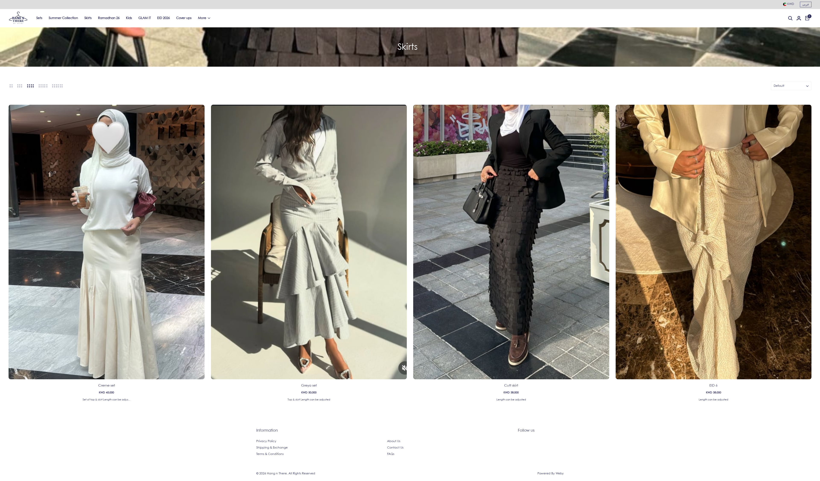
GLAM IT (144, 18)
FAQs (390, 454)
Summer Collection (63, 18)
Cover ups (184, 18)
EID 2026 (163, 18)
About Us (393, 441)
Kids (129, 18)
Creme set (106, 385)
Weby (560, 473)
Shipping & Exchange (272, 447)
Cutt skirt (511, 385)
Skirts (88, 18)
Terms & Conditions (270, 454)
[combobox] (788, 4)
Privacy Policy (266, 441)
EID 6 (713, 385)
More (202, 18)
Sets (39, 18)
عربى (805, 4)
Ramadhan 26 (109, 18)
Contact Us (395, 447)
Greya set (309, 385)
